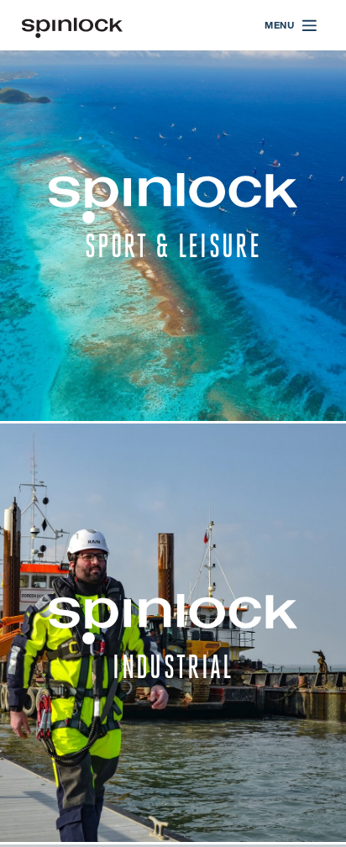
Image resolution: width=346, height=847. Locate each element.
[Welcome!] (72, 25)
